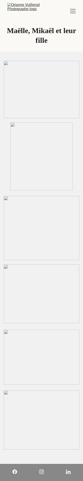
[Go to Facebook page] (17, 471)
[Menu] (73, 11)
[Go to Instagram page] (43, 471)
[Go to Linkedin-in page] (68, 471)
